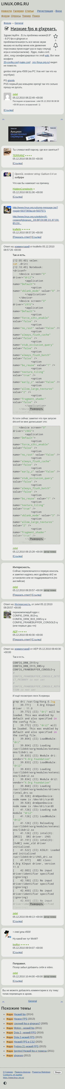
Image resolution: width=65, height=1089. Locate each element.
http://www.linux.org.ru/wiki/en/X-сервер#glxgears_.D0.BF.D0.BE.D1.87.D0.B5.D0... (36, 220)
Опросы (16, 15)
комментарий (22, 246)
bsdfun (16, 944)
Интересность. (23, 604)
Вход (58, 11)
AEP (15, 631)
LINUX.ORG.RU (15, 3)
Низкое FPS (20, 1019)
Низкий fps (20, 1014)
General (19, 23)
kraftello (17, 229)
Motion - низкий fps (24, 1028)
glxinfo (11, 80)
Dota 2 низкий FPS (24, 1037)
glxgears (18, 1055)
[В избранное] (55, 36)
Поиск (36, 15)
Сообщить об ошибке (12, 1075)
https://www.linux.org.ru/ (13, 1077)
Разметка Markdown (41, 1072)
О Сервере (8, 1072)
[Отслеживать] (55, 45)
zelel (15, 94)
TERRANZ (18, 155)
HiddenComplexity (23, 189)
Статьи (29, 11)
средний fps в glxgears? (27, 1023)
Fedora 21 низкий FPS (26, 1046)
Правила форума (22, 1072)
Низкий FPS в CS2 (24, 1041)
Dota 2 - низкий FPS (25, 1032)
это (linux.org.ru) (41, 62)
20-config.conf (11, 62)
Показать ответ (21, 237)
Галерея (18, 11)
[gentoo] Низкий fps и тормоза (30, 1051)
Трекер (26, 15)
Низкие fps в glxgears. (34, 28)
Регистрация (45, 11)
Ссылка (8, 110)
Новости (6, 11)
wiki (47, 55)
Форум (5, 15)
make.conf (24, 62)
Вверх (58, 1072)
